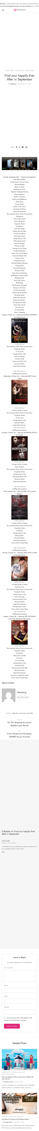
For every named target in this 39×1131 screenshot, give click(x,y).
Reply (3, 852)
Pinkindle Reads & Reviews (19, 263)
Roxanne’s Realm (20, 295)
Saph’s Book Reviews (19, 297)
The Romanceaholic (19, 290)
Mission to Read (19, 246)
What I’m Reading (19, 312)
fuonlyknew (19, 226)
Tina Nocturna (19, 307)
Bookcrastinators (19, 194)
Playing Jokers (19, 266)
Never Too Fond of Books (19, 253)
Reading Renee (19, 278)
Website (6, 1007)
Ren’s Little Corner (19, 280)
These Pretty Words (19, 305)
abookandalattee (20, 184)
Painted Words (19, 359)
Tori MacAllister (19, 310)
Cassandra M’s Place (19, 209)
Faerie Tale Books (19, 221)
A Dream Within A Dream (19, 410)
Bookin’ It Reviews (19, 197)
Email (5, 996)
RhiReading (19, 283)
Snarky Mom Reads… (19, 300)
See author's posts (22, 697)
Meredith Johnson (8, 1082)
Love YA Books (19, 661)
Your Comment (8, 968)
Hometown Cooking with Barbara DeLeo (15, 1119)
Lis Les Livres (19, 351)
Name (6, 985)
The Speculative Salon (19, 302)
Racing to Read (19, 270)
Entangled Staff (7, 1122)
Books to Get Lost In (19, 206)
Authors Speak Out (18, 1072)
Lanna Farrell (6, 841)
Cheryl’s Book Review (19, 211)
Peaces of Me (19, 258)
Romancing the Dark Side (19, 668)
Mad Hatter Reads (19, 236)
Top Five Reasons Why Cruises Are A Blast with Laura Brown (17, 1078)
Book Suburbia (19, 467)
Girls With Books (19, 229)
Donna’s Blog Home (20, 219)
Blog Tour (10, 70)
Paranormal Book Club (19, 256)
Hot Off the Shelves (19, 234)
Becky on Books (19, 187)
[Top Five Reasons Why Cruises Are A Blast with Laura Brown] (19, 1059)
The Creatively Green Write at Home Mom (19, 214)
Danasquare (19, 216)
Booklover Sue (19, 587)
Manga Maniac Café (19, 239)
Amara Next (6, 1072)
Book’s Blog (19, 202)
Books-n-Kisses (19, 204)
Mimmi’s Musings (19, 243)
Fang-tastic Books (19, 224)
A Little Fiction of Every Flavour (19, 182)
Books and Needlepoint (19, 199)
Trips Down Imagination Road (19, 675)
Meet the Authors (8, 1074)
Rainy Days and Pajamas (19, 273)
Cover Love (19, 70)
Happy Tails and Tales (19, 231)
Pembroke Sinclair (19, 261)
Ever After (29, 70)
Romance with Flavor (19, 288)
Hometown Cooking (16, 1116)
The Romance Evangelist (19, 285)
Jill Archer (19, 658)
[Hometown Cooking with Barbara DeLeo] (19, 1103)
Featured (5, 1116)
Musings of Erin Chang (19, 248)
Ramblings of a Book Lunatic (19, 275)
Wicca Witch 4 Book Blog (19, 543)
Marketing (13, 84)
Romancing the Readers (19, 293)
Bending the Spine (19, 189)
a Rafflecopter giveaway (19, 374)
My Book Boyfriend (19, 251)
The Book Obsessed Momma (19, 192)
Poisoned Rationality (19, 268)
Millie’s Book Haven (19, 241)
